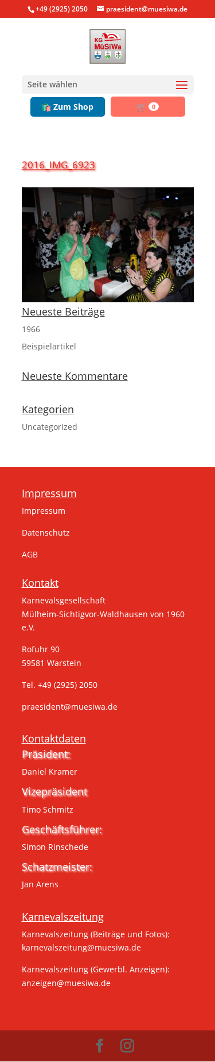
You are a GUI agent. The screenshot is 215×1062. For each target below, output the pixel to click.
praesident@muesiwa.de (70, 706)
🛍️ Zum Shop (67, 106)
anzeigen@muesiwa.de (66, 983)
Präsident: (46, 754)
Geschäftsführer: (62, 829)
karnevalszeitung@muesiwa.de (81, 947)
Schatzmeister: (57, 867)
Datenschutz (46, 532)
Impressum (43, 510)
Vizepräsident (54, 791)
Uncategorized (49, 426)
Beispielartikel (49, 346)
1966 (31, 329)
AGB (30, 554)
